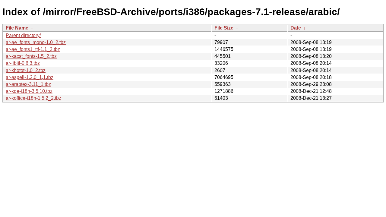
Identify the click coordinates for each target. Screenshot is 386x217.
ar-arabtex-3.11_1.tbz (28, 84)
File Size (223, 27)
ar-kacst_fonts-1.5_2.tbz (31, 56)
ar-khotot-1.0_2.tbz (26, 70)
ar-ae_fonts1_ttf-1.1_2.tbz (33, 49)
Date (295, 27)
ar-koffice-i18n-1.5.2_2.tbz (33, 98)
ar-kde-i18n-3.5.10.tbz (29, 91)
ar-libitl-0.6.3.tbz (23, 63)
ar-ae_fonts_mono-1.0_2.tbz (36, 42)
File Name (17, 27)
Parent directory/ (23, 35)
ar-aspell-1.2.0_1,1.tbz (29, 77)
